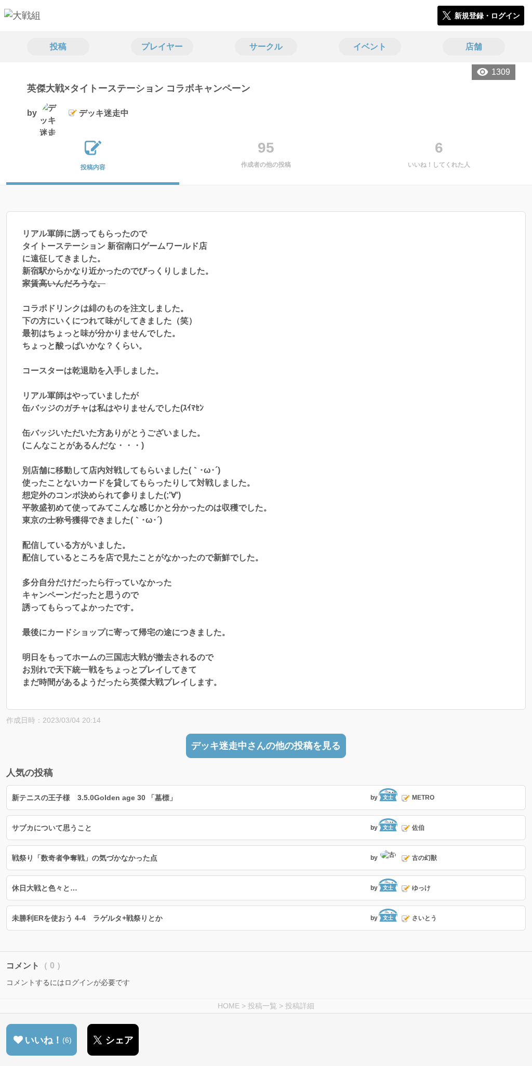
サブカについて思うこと (52, 828)
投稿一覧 (262, 1006)
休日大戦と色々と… (44, 888)
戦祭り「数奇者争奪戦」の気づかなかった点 (84, 858)
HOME (229, 1006)
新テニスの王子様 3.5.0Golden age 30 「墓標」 (94, 797)
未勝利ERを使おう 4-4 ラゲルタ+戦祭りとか (87, 918)
